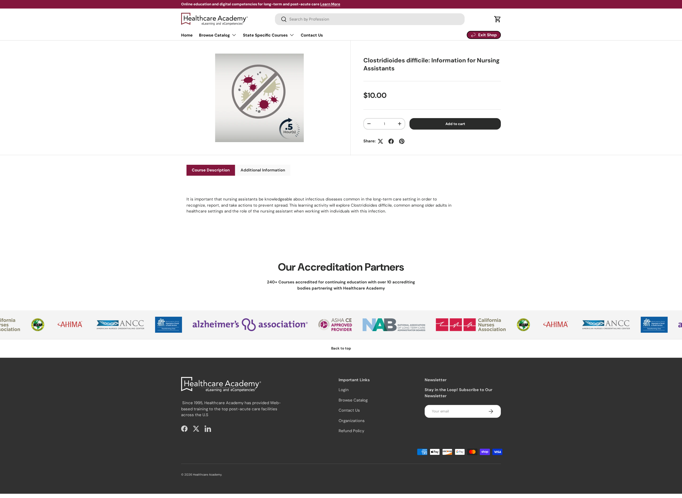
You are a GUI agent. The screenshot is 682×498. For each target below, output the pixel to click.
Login (344, 389)
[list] (261, 99)
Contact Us (312, 35)
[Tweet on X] (380, 141)
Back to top (341, 348)
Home (187, 35)
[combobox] (370, 19)
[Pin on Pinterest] (401, 141)
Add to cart (455, 124)
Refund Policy (351, 430)
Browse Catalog (214, 35)
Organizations (352, 420)
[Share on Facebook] (391, 141)
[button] (498, 19)
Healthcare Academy (207, 474)
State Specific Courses (265, 35)
